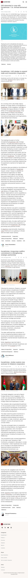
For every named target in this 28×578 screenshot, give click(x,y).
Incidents (3, 547)
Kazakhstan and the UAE (6, 236)
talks (22, 107)
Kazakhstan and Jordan (5, 507)
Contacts (3, 569)
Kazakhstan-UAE (13, 142)
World (2, 545)
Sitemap (2, 567)
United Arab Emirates (14, 110)
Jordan (13, 507)
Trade (2, 240)
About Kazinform (4, 555)
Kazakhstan (4, 107)
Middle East (15, 238)
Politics (2, 537)
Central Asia (21, 349)
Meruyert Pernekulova (10, 513)
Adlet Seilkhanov (9, 355)
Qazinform (10, 79)
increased (12, 345)
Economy (9, 64)
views (2, 231)
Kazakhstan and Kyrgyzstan (6, 351)
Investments (7, 240)
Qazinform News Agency (20, 372)
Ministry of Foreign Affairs (6, 238)
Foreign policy (15, 236)
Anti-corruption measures (6, 560)
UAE (2, 191)
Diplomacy (3, 64)
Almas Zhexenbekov (10, 244)
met (16, 496)
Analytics (3, 542)
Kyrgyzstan (15, 349)
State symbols (4, 557)
